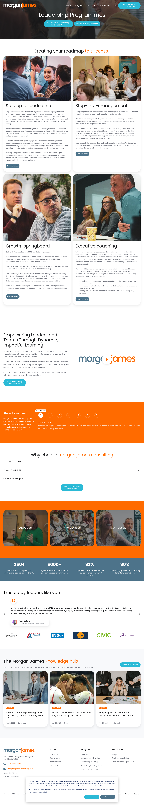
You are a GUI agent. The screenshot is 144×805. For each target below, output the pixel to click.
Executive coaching (89, 769)
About (68, 5)
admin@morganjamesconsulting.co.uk (20, 769)
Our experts (55, 758)
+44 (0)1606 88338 (13, 764)
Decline (107, 797)
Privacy (127, 794)
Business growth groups (91, 765)
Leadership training (89, 762)
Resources (105, 5)
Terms (118, 794)
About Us (54, 754)
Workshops (92, 5)
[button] (115, 6)
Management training (90, 758)
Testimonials (55, 762)
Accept (92, 797)
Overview (85, 754)
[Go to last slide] (4, 614)
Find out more (12, 166)
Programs (79, 5)
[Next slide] (139, 614)
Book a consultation (120, 758)
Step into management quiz (124, 762)
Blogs (114, 754)
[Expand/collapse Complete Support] (139, 479)
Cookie (136, 794)
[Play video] (107, 359)
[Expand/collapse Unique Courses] (139, 462)
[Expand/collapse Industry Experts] (139, 470)
